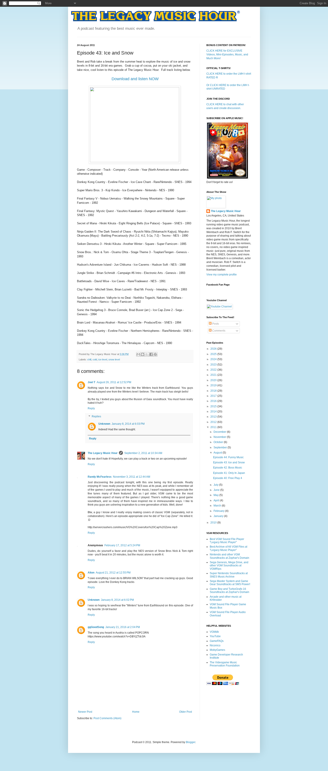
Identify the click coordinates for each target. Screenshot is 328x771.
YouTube (215, 636)
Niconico (215, 645)
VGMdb (214, 631)
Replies (96, 416)
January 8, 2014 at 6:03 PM (128, 423)
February (219, 511)
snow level (114, 359)
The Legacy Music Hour (103, 453)
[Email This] (138, 354)
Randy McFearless (100, 476)
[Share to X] (147, 354)
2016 (213, 401)
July (216, 484)
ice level (102, 359)
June (217, 490)
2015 (213, 406)
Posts (215, 323)
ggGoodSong (96, 627)
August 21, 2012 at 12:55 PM (113, 572)
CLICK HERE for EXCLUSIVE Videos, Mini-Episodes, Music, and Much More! (227, 54)
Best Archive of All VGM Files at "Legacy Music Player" (228, 548)
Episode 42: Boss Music (227, 467)
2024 (213, 359)
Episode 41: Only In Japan (229, 473)
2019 (213, 385)
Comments (218, 330)
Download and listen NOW (135, 79)
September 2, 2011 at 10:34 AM (143, 453)
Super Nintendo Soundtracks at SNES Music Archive (229, 575)
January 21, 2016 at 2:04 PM (122, 627)
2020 (213, 380)
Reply (91, 408)
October (219, 442)
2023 (213, 364)
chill (89, 359)
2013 (213, 416)
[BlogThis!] (142, 354)
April (217, 500)
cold (95, 359)
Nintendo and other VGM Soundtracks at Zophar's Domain (229, 556)
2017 (213, 395)
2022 (213, 369)
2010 (213, 522)
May (216, 495)
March (218, 505)
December (220, 431)
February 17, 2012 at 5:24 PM (122, 545)
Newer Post (85, 711)
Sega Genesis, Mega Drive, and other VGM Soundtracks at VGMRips (229, 565)
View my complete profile (221, 274)
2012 (213, 422)
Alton (91, 572)
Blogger (190, 742)
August (218, 452)
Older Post (185, 711)
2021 (213, 374)
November (220, 437)
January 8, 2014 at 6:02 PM (117, 599)
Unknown (104, 423)
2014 (213, 411)
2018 (213, 390)
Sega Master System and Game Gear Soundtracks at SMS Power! (230, 583)
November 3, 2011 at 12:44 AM (131, 476)
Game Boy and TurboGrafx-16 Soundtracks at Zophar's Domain (229, 590)
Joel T (91, 382)
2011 (213, 427)
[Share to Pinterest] (155, 354)
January (219, 516)
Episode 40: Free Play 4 (227, 478)
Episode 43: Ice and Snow (229, 462)
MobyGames (217, 649)
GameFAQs (217, 641)
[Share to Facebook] (151, 354)
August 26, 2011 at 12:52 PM (114, 382)
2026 (213, 348)
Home (135, 711)
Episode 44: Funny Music (228, 457)
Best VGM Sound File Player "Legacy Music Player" (227, 541)
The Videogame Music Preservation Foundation (225, 664)
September (221, 447)
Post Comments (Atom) (107, 718)
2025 (213, 354)
